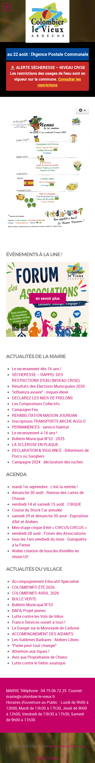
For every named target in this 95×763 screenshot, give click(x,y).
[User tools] (82, 110)
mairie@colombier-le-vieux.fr (30, 696)
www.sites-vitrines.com (66, 746)
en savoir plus (48, 298)
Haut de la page (47, 758)
